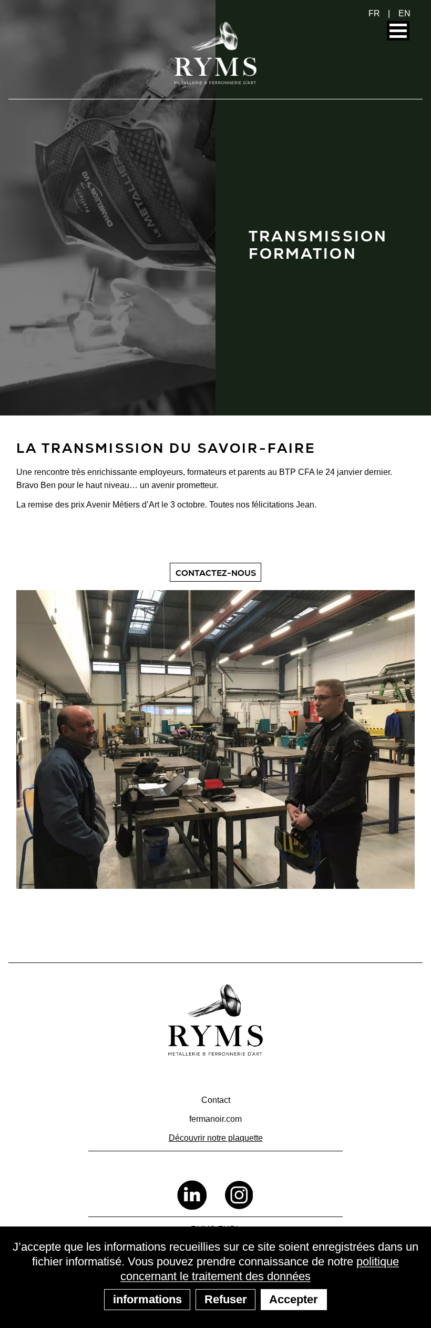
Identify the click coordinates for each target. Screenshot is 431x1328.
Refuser (225, 1299)
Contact (215, 1100)
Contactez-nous (216, 573)
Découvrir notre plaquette (216, 1137)
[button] (398, 30)
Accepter (293, 1299)
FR (374, 13)
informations (147, 1299)
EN (404, 13)
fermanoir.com (215, 1118)
